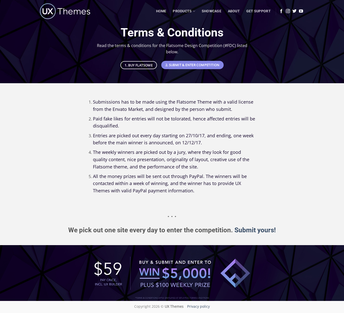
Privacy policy (198, 306)
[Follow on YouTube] (301, 11)
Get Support (258, 11)
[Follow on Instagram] (288, 11)
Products (182, 11)
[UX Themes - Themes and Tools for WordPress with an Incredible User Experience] (65, 11)
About (234, 11)
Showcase (211, 11)
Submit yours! (255, 230)
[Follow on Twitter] (294, 11)
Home (161, 11)
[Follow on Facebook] (281, 11)
